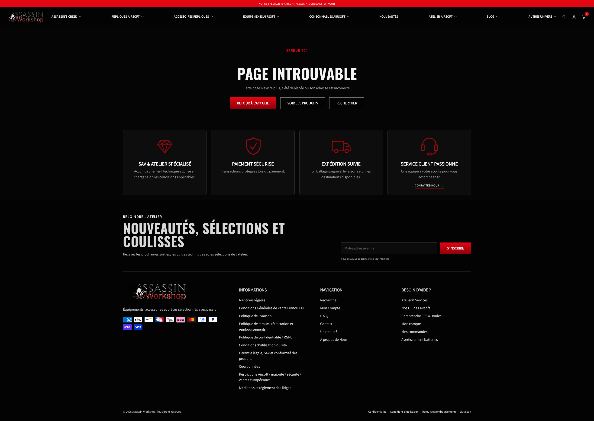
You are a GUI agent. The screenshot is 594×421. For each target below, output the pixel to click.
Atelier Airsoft (440, 16)
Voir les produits (302, 103)
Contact (326, 324)
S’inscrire (455, 248)
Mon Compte (330, 308)
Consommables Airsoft (327, 16)
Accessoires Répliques (191, 16)
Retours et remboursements (439, 412)
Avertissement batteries (419, 339)
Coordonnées (249, 366)
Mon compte (411, 324)
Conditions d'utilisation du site (263, 345)
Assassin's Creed (64, 16)
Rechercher (346, 103)
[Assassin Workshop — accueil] (161, 291)
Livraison (465, 412)
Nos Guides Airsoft (415, 308)
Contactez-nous (429, 185)
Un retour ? (328, 331)
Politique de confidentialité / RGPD (266, 337)
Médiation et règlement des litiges (265, 388)
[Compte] (574, 17)
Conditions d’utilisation (404, 412)
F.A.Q (324, 316)
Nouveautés (388, 16)
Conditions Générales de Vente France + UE (272, 308)
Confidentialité (377, 412)
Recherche (328, 300)
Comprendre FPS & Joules (421, 316)
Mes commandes (414, 331)
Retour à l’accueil (253, 103)
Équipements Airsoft (259, 16)
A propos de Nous (334, 339)
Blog (490, 16)
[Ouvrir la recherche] (564, 17)
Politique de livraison (255, 316)
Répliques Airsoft (125, 16)
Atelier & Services (414, 300)
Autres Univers (540, 16)
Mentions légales (252, 300)
